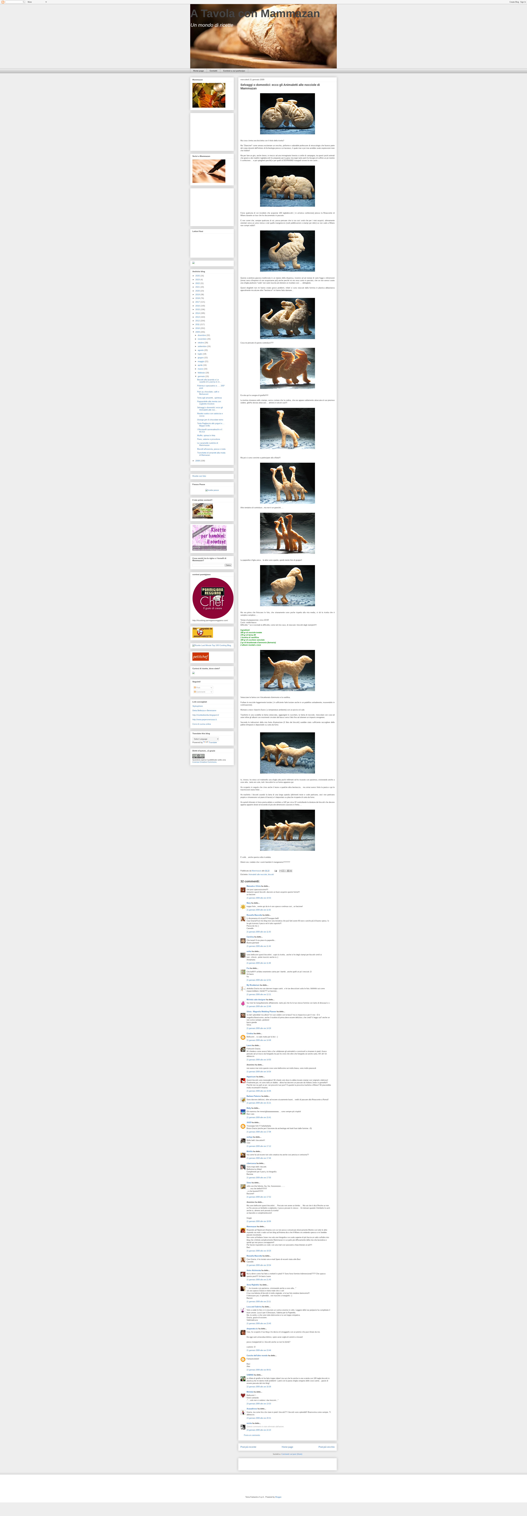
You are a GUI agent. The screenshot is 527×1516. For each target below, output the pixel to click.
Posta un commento (252, 1435)
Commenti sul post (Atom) (291, 1454)
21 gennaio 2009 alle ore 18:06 (259, 1221)
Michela (250, 1392)
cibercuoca (251, 1163)
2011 (197, 324)
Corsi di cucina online (201, 724)
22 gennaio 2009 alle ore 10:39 (259, 1387)
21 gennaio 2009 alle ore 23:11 (259, 1301)
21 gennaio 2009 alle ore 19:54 (259, 1265)
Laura (249, 1045)
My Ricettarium (253, 985)
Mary (249, 903)
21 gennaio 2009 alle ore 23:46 (259, 1350)
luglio (200, 354)
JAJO (249, 1122)
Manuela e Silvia (254, 886)
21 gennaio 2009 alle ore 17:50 (259, 1178)
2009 (197, 332)
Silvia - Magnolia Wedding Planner (261, 1012)
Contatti (213, 71)
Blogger (278, 1497)
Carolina (250, 937)
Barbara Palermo (254, 1096)
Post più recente (248, 1447)
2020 (197, 291)
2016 (197, 306)
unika (249, 951)
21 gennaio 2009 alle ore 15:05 (259, 1091)
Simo (249, 1183)
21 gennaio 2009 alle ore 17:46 (259, 1158)
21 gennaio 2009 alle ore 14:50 (259, 1060)
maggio (201, 361)
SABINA (250, 1375)
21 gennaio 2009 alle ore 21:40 (259, 1280)
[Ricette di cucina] (200, 660)
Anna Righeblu (253, 1285)
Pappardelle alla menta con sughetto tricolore (209, 402)
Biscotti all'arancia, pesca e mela (211, 449)
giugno (201, 357)
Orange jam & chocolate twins (210, 420)
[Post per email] (275, 871)
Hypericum (251, 1077)
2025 (197, 276)
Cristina (250, 1033)
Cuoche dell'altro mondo (257, 1356)
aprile (200, 365)
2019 (197, 294)
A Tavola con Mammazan (255, 13)
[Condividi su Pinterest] (291, 870)
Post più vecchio (327, 1447)
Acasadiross (252, 1409)
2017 (197, 302)
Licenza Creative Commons (204, 762)
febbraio (201, 373)
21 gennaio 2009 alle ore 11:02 (259, 910)
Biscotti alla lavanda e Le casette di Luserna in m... (209, 381)
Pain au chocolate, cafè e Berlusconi (208, 393)
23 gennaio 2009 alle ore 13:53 (259, 1404)
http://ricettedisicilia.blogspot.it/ (205, 715)
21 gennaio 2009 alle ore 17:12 (259, 1146)
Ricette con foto (199, 476)
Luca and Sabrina (254, 1307)
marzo (201, 369)
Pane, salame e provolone (208, 439)
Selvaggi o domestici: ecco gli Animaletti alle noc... (210, 408)
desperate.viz (252, 1329)
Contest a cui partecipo (234, 71)
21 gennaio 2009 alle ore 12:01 (259, 980)
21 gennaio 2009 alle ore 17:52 (259, 1197)
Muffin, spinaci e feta (206, 435)
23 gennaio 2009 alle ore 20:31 (259, 1418)
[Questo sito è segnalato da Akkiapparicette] (202, 637)
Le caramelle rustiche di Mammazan (207, 444)
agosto (201, 350)
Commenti (200, 692)
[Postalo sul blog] (283, 870)
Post (198, 687)
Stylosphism (197, 706)
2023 (197, 279)
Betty (249, 1108)
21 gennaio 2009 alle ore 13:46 (259, 1006)
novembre (202, 339)
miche (249, 1423)
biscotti (271, 874)
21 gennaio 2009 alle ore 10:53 (259, 898)
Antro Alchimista (254, 1270)
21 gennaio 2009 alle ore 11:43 (259, 932)
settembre (202, 346)
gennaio (201, 376)
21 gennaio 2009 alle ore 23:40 (259, 1323)
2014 (197, 313)
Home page (198, 71)
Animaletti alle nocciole (258, 874)
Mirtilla (250, 1151)
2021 (197, 287)
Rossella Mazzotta (254, 915)
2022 (197, 283)
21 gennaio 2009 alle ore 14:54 (259, 1072)
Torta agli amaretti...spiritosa (209, 398)
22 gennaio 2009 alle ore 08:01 (259, 1370)
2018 (197, 298)
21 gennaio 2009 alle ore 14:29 (259, 1028)
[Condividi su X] (285, 870)
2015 (197, 309)
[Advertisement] (272, 1463)
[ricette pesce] (212, 490)
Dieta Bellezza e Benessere (204, 710)
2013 (197, 317)
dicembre (202, 335)
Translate (213, 742)
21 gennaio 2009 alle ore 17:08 (259, 1132)
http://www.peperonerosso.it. (204, 719)
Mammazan (251, 1226)
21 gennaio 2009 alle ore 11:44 (259, 946)
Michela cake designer (256, 1000)
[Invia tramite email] (280, 870)
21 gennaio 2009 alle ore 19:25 (259, 1251)
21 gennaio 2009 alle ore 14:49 (259, 1040)
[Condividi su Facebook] (288, 870)
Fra (248, 968)
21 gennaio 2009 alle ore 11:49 (259, 963)
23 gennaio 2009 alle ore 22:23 (259, 1430)
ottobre (201, 343)
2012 (197, 321)
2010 (197, 328)
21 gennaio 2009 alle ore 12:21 (259, 994)
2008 (197, 461)
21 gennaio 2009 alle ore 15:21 (259, 1103)
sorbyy (249, 1137)
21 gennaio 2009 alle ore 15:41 (259, 1117)
